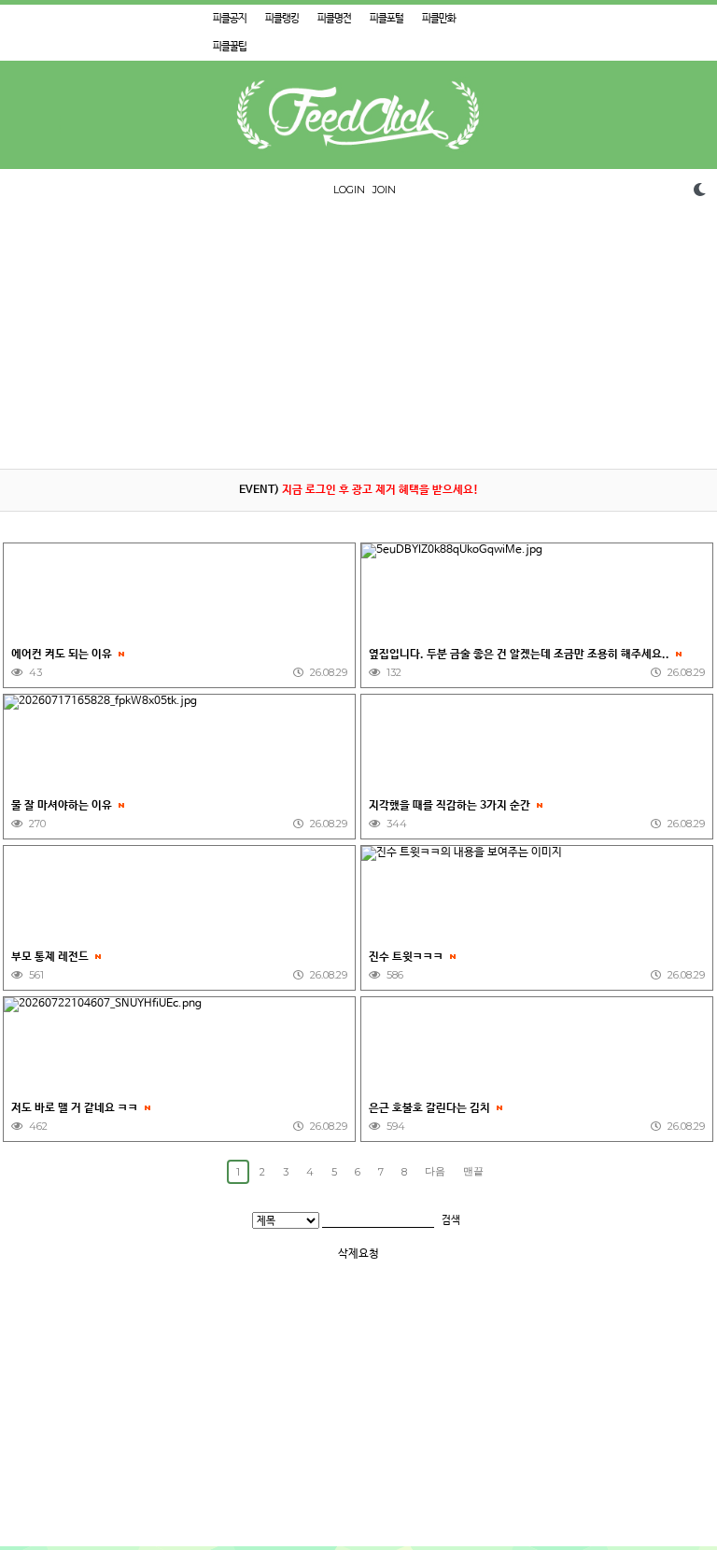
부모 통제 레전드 (51, 957)
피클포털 (386, 18)
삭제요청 (358, 1254)
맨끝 (473, 1170)
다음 (435, 1170)
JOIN (384, 189)
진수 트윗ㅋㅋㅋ (407, 957)
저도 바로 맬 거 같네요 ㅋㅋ (76, 1108)
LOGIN (349, 189)
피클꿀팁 (229, 46)
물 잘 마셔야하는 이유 (63, 805)
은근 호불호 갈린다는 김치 (431, 1108)
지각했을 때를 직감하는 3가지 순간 (451, 805)
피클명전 (334, 18)
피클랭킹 (282, 18)
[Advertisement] (358, 338)
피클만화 (439, 18)
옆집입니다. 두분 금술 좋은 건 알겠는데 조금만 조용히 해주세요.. (520, 654)
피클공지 (229, 18)
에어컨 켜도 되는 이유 (63, 654)
